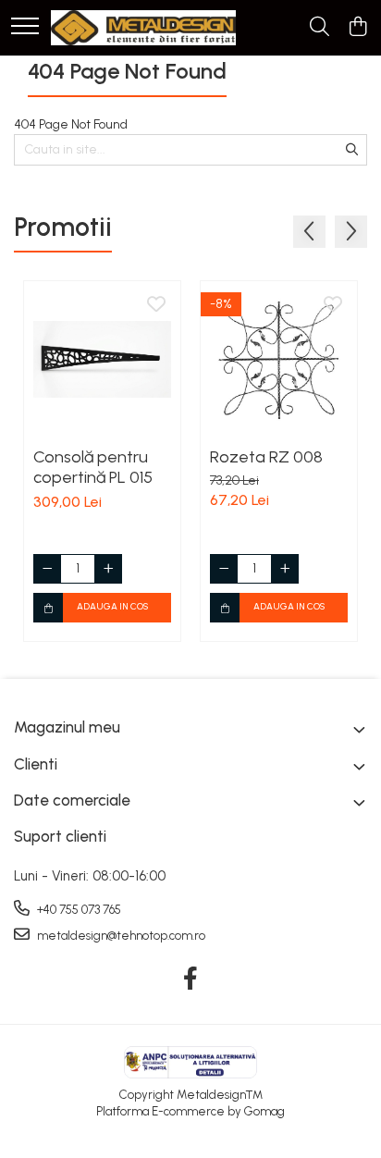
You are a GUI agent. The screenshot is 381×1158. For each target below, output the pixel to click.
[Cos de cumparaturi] (357, 28)
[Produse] (25, 27)
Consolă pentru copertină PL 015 (93, 467)
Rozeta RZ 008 (266, 457)
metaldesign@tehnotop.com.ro (119, 935)
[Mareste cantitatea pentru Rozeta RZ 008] (285, 569)
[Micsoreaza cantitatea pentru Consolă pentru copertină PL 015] (47, 569)
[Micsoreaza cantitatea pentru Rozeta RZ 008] (224, 569)
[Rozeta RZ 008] (279, 359)
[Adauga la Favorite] (156, 305)
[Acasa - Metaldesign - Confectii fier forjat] (143, 27)
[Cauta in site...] (319, 28)
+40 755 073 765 (77, 910)
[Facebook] (191, 979)
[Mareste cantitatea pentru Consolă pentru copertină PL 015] (108, 569)
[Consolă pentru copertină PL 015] (102, 359)
